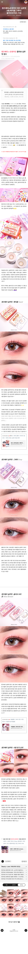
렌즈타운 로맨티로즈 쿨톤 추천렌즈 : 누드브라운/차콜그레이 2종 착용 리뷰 (14, 876)
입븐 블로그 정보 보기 (26, 2)
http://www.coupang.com (9, 38)
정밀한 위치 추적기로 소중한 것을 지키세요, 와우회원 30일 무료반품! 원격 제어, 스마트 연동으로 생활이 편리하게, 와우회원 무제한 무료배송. (14, 43)
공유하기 (14, 885)
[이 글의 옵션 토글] (2, 861)
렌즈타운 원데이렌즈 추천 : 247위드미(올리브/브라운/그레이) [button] (7, 896)
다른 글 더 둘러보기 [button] (13, 922)
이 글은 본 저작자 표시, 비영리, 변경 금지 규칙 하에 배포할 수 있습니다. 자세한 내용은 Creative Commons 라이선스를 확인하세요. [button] (24, 861)
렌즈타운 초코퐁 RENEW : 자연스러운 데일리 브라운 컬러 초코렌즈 (14, 872)
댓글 (6, 885)
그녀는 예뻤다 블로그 (2, 930)
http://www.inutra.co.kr (8, 26)
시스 (12, 436)
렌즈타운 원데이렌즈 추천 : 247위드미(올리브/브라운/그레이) (14, 870)
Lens (8, 866)
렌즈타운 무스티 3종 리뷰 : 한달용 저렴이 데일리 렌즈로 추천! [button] (7, 911)
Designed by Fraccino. (14, 931)
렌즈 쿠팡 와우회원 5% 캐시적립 (12, 40)
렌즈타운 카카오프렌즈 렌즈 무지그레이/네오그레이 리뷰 (14, 879)
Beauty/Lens (18, 15)
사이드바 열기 (2, 2)
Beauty (4, 866)
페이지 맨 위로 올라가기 (26, 930)
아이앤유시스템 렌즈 (8, 29)
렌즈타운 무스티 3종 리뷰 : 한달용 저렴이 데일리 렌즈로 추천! (14, 874)
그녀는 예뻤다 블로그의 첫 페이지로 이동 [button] (14, 2)
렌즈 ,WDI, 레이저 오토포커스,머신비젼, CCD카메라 (13, 32)
